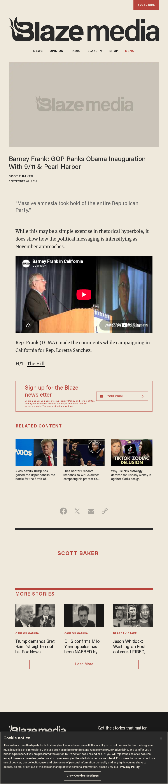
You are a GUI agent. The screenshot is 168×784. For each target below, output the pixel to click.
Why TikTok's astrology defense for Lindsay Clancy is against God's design (131, 475)
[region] (84, 757)
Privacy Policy (67, 401)
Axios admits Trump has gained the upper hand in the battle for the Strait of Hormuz (35, 475)
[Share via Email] (90, 511)
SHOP (113, 51)
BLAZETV (95, 51)
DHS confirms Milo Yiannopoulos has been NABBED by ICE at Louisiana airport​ (82, 647)
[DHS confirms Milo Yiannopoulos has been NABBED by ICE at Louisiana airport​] (84, 615)
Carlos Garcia (27, 633)
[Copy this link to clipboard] (104, 511)
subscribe (146, 5)
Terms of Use (87, 401)
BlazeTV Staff (124, 633)
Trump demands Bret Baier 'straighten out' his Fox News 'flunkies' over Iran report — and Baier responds (35, 647)
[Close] (161, 738)
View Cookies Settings (82, 775)
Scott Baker (21, 176)
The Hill (36, 363)
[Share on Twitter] (77, 511)
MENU (130, 51)
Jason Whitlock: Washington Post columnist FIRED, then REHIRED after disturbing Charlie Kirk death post (132, 647)
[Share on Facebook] (63, 511)
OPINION (57, 51)
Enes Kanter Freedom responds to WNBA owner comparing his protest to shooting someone (81, 475)
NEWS (37, 51)
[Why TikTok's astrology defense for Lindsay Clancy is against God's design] (131, 451)
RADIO (76, 51)
